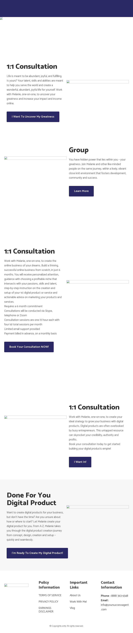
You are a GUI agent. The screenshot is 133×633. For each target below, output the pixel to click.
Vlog (72, 608)
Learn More (81, 191)
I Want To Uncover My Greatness (33, 116)
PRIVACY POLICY (48, 601)
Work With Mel (78, 601)
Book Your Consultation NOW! (29, 346)
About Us (75, 595)
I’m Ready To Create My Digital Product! (37, 553)
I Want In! (80, 462)
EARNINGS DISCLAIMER (46, 609)
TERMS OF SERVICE (50, 595)
